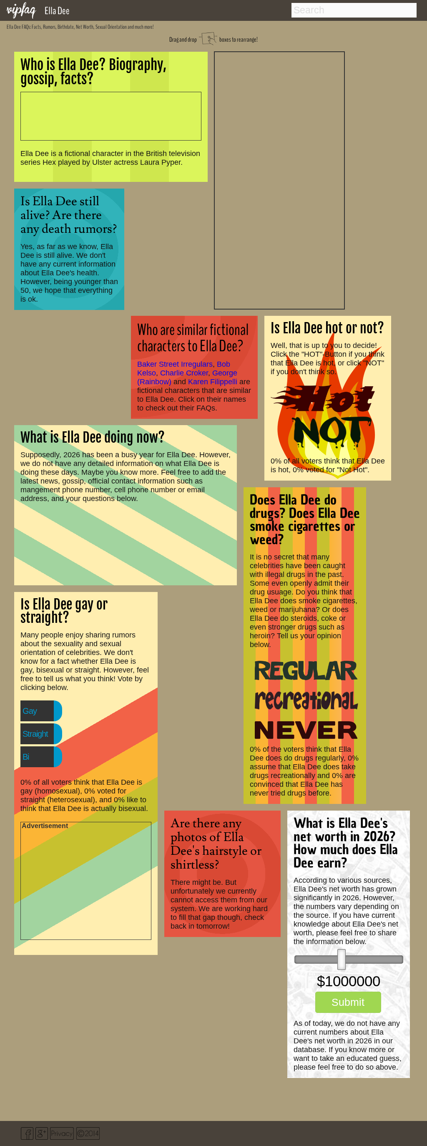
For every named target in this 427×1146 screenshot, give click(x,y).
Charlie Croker (184, 373)
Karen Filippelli (212, 382)
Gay (30, 710)
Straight (35, 733)
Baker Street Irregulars (175, 364)
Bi (26, 756)
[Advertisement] (279, 179)
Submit (348, 1002)
